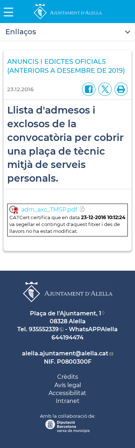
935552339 (44, 329)
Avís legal (67, 385)
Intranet (68, 401)
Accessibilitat (67, 393)
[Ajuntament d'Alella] (67, 19)
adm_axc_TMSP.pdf (49, 209)
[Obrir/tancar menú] (67, 32)
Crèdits (67, 376)
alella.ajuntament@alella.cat (65, 353)
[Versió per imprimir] (120, 88)
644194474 (67, 337)
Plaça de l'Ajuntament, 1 (65, 313)
